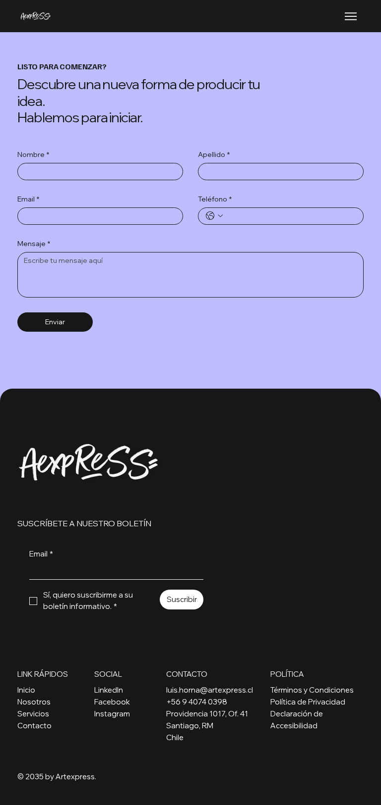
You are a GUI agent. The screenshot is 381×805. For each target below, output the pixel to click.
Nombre (33, 155)
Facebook (112, 701)
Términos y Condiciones (312, 690)
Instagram (112, 713)
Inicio (26, 690)
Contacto (34, 725)
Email (28, 199)
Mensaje (33, 244)
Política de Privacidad (307, 701)
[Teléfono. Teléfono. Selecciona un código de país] (214, 216)
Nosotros (34, 701)
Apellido (214, 155)
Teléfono (215, 199)
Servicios (33, 713)
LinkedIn (108, 690)
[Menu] (351, 16)
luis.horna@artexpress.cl (209, 690)
